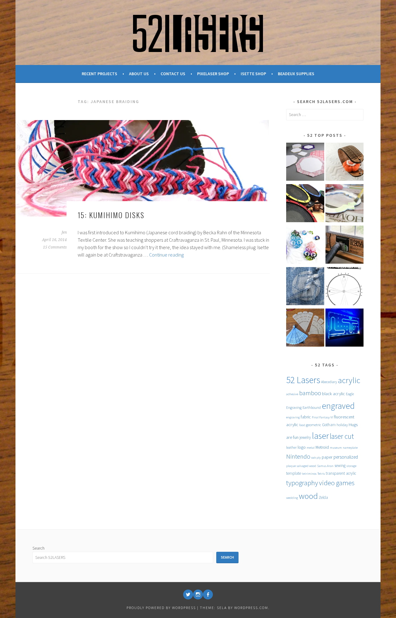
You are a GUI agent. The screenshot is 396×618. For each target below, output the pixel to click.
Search (38, 548)
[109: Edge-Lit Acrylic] (344, 329)
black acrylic (333, 393)
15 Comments (55, 247)
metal (311, 448)
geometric (313, 424)
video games (337, 482)
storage (351, 466)
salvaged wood (306, 466)
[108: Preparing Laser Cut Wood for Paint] (344, 204)
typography (302, 482)
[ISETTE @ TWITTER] (188, 594)
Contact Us (173, 73)
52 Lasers (303, 380)
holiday (342, 424)
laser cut (342, 436)
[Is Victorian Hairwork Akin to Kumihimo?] (344, 287)
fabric (306, 417)
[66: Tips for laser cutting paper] (305, 163)
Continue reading (166, 255)
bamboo (310, 393)
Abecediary (329, 381)
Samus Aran (325, 466)
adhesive (292, 394)
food (302, 425)
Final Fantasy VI (322, 417)
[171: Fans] (305, 329)
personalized (346, 457)
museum (336, 448)
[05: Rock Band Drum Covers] (305, 204)
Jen (64, 232)
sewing (340, 465)
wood (308, 496)
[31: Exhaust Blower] (344, 246)
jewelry (305, 437)
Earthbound (312, 407)
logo (302, 447)
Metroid (322, 447)
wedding (292, 498)
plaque (291, 466)
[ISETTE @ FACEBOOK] (208, 594)
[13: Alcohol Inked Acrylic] (305, 246)
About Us (139, 73)
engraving (293, 417)
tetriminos (309, 474)
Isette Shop (253, 73)
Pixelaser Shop (213, 73)
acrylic (349, 380)
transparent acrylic (341, 473)
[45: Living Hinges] (344, 163)
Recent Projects (99, 73)
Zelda (323, 497)
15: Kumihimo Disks (111, 214)
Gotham (329, 424)
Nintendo (298, 456)
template (293, 473)
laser (320, 435)
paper (327, 457)
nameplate (350, 448)
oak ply (316, 458)
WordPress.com (251, 607)
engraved (338, 405)
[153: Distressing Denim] (305, 287)
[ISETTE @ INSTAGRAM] (198, 594)
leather (291, 447)
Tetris (321, 474)
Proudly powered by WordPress (161, 607)
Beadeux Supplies (296, 73)
